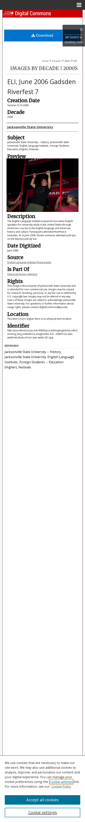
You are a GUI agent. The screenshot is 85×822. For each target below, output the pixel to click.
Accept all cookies (42, 799)
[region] (42, 788)
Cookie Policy (61, 786)
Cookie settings (61, 782)
